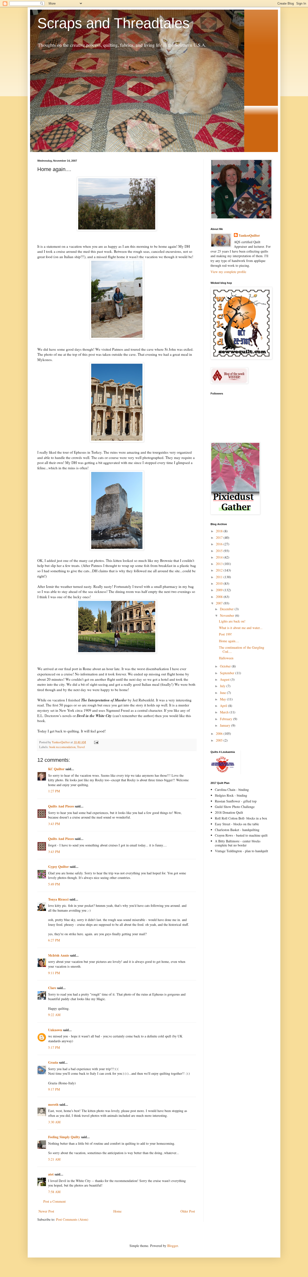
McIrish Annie (58, 955)
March (225, 712)
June (223, 692)
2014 (220, 557)
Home (117, 1211)
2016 (220, 544)
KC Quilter (56, 768)
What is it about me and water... (241, 627)
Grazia (53, 1062)
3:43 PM (54, 823)
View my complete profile (228, 271)
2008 (220, 596)
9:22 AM (54, 1014)
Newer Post (46, 1211)
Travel (81, 747)
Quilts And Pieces (61, 806)
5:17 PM (54, 1047)
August (225, 679)
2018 (220, 531)
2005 (220, 740)
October (226, 666)
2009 (220, 590)
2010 (220, 583)
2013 (220, 563)
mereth (53, 1104)
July (223, 686)
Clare (52, 987)
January (225, 725)
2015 (220, 550)
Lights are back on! (232, 621)
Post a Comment (54, 1201)
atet (51, 1174)
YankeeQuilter (249, 235)
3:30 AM (54, 1122)
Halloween (226, 658)
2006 (220, 733)
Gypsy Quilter (58, 866)
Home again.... (229, 641)
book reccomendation (62, 747)
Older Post (187, 1211)
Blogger (172, 1245)
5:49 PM (54, 884)
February (226, 719)
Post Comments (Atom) (72, 1219)
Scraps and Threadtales (113, 23)
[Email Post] (96, 742)
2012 (220, 570)
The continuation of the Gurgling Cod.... (241, 649)
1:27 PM (54, 791)
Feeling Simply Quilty (64, 1136)
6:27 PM (54, 940)
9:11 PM (54, 973)
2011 (220, 577)
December (227, 609)
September (227, 673)
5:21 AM (54, 1159)
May (223, 699)
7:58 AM (54, 1191)
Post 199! (225, 634)
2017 (220, 537)
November (227, 615)
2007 (220, 603)
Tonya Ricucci (58, 899)
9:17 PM (54, 1089)
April (224, 705)
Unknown (55, 1029)
